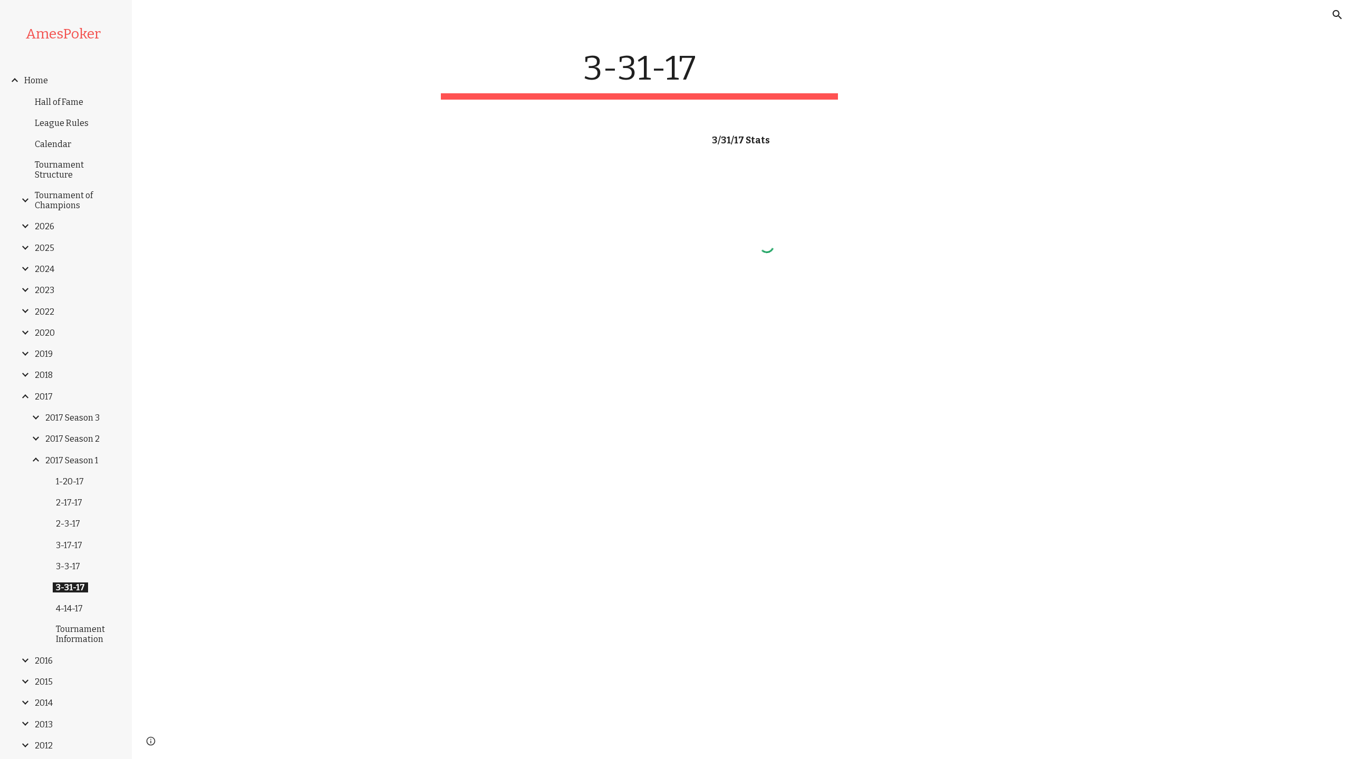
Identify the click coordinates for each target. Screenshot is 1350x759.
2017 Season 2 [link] (72, 439)
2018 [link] (44, 375)
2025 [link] (44, 248)
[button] (1337, 14)
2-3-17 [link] (68, 524)
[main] (640, 74)
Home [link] (36, 80)
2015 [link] (44, 682)
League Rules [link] (62, 123)
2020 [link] (45, 333)
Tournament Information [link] (80, 634)
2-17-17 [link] (69, 503)
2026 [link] (44, 226)
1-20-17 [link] (70, 481)
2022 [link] (44, 312)
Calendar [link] (53, 144)
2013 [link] (44, 724)
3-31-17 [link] (70, 587)
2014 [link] (44, 703)
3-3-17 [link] (68, 566)
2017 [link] (44, 397)
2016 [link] (44, 661)
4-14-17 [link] (69, 609)
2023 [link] (44, 290)
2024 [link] (44, 269)
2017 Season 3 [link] (72, 418)
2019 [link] (44, 354)
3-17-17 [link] (69, 545)
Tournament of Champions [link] (64, 200)
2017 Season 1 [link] (71, 460)
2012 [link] (44, 746)
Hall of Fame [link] (59, 102)
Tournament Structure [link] (59, 170)
